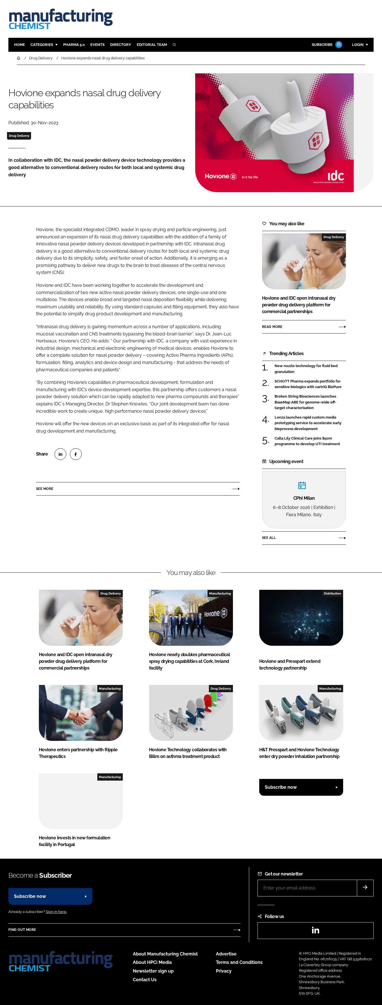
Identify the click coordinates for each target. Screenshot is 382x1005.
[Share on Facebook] (76, 454)
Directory (120, 45)
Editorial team (152, 45)
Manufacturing (220, 593)
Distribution (332, 593)
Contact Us (145, 979)
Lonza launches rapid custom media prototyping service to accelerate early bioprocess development (308, 423)
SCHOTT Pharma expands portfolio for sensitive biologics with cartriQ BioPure (308, 384)
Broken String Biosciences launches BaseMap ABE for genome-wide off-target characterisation (305, 402)
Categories (41, 45)
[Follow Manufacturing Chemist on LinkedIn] (315, 931)
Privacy (224, 971)
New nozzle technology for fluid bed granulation (306, 369)
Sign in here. (56, 912)
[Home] (19, 58)
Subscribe (322, 45)
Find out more (22, 930)
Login (358, 45)
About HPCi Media (152, 962)
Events (97, 45)
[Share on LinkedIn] (60, 454)
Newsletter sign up (153, 971)
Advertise (226, 954)
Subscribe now (281, 787)
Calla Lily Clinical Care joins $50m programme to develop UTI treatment (307, 441)
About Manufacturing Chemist (165, 954)
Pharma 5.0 (74, 45)
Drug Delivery (19, 135)
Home (19, 45)
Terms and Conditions (239, 962)
